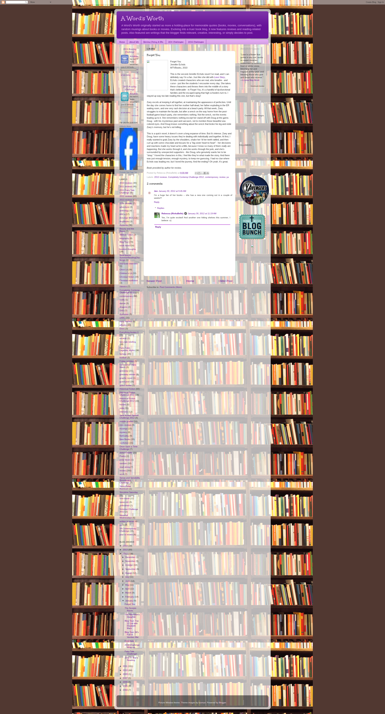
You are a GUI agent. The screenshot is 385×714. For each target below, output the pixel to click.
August (128, 573)
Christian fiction (127, 277)
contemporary (211, 177)
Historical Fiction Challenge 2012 (127, 399)
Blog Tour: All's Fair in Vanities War (132, 634)
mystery (123, 432)
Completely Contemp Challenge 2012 (186, 177)
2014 (125, 546)
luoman (202, 703)
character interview (129, 264)
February (130, 597)
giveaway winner (127, 374)
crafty (122, 300)
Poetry (123, 456)
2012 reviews (160, 177)
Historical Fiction (127, 389)
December (130, 557)
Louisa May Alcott (251, 80)
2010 (125, 670)
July (127, 577)
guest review (126, 385)
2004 (125, 690)
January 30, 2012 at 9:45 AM (172, 191)
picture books (126, 452)
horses (123, 404)
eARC (122, 318)
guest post (124, 382)
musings (124, 429)
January (129, 601)
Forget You (130, 604)
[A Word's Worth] (129, 169)
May (127, 585)
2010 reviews (126, 183)
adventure (124, 207)
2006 (125, 682)
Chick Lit (124, 270)
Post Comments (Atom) (171, 287)
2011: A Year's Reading (131, 659)
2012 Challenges (196, 42)
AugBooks (124, 221)
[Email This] (196, 173)
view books (135, 78)
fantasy (123, 354)
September (130, 569)
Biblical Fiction (126, 235)
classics (123, 286)
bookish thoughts (128, 249)
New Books (125, 439)
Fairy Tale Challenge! (131, 652)
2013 (125, 550)
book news (125, 245)
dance (122, 303)
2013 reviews (126, 200)
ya (227, 177)
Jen (156, 191)
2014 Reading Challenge (129, 50)
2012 (125, 554)
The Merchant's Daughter (132, 615)
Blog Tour (124, 242)
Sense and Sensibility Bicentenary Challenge (130, 480)
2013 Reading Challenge (129, 88)
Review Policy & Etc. (153, 42)
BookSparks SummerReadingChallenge (130, 257)
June (128, 581)
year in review (126, 535)
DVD (122, 311)
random (123, 463)
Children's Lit (126, 273)
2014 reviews (126, 203)
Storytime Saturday (129, 492)
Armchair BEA (126, 218)
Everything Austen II (129, 332)
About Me (134, 42)
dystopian (124, 314)
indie (122, 408)
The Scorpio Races (130, 609)
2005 (125, 686)
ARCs (122, 214)
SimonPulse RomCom (125, 487)
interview (124, 412)
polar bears (125, 460)
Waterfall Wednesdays (126, 516)
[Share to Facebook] (204, 173)
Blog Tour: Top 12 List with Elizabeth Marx (132, 624)
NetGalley (124, 436)
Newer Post (154, 281)
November (130, 561)
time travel (124, 498)
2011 (125, 666)
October (129, 565)
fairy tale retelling (128, 342)
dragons (123, 307)
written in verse (127, 521)
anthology (124, 211)
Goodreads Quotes (257, 86)
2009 (125, 674)
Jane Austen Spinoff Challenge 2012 (129, 416)
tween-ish (124, 502)
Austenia (124, 225)
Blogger (222, 703)
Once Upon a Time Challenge (128, 447)
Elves (122, 329)
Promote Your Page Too (128, 172)
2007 (125, 678)
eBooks (123, 325)
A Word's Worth (142, 18)
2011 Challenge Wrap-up (132, 646)
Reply (156, 202)
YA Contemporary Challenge (128, 529)
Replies (160, 208)
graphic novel (126, 378)
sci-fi (122, 474)
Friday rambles (127, 361)
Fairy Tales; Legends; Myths (127, 349)
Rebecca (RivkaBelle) (172, 213)
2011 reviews (126, 186)
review (222, 177)
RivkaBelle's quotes (250, 48)
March (128, 593)
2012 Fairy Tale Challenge (127, 191)
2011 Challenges (175, 42)
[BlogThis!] (199, 173)
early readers (126, 321)
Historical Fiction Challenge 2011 (127, 393)
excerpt (123, 338)
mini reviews (125, 425)
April (127, 589)
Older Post (225, 281)
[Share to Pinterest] (207, 173)
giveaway (124, 371)
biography (124, 238)
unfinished (124, 505)
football (123, 357)
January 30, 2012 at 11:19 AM (202, 213)
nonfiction (124, 443)
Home (122, 42)
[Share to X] (201, 173)
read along (125, 467)
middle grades (126, 421)
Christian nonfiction (129, 280)
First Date (129, 641)
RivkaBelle (134, 56)
